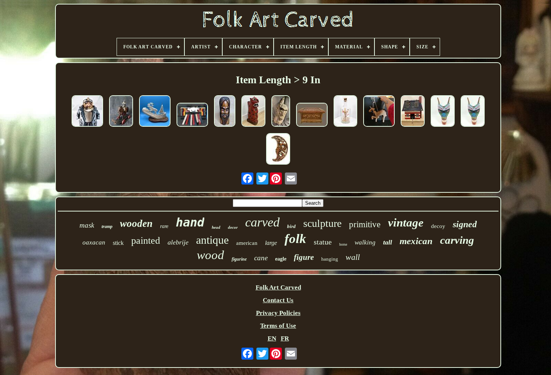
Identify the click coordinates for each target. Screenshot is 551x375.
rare (164, 226)
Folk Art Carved (278, 287)
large (271, 243)
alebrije (178, 242)
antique (212, 240)
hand (190, 222)
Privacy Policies (278, 312)
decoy (438, 226)
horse (343, 244)
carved (262, 222)
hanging (329, 259)
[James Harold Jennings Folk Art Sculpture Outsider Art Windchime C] (192, 115)
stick (118, 243)
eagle (280, 259)
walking (365, 242)
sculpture (322, 223)
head (216, 227)
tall (387, 242)
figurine (239, 259)
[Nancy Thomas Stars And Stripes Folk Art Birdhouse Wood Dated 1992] (412, 112)
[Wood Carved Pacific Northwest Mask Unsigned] (442, 112)
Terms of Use (278, 325)
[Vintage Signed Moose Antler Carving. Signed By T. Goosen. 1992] (155, 112)
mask (86, 225)
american (247, 243)
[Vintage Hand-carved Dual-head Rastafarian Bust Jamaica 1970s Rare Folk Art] (225, 112)
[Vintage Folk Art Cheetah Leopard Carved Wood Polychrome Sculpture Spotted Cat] (253, 112)
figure (304, 257)
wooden (136, 223)
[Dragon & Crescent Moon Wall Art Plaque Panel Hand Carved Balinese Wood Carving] (278, 150)
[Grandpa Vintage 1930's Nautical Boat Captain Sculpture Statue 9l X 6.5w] (87, 112)
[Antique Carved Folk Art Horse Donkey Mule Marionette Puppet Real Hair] (379, 112)
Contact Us (278, 300)
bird (291, 226)
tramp (107, 226)
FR (285, 338)
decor (233, 227)
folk (295, 238)
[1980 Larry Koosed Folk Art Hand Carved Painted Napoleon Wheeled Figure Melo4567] (121, 112)
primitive (364, 224)
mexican (416, 241)
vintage (406, 222)
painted (145, 240)
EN (272, 338)
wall (353, 257)
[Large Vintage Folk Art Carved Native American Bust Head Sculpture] (280, 112)
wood (210, 255)
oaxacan (93, 242)
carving (457, 240)
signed (465, 224)
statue (323, 242)
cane (261, 258)
